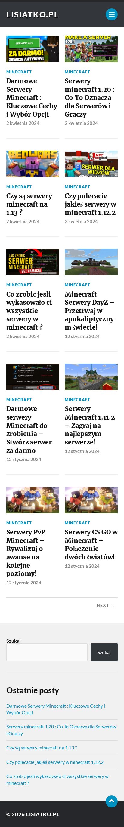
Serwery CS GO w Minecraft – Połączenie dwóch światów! (91, 544)
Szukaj (13, 641)
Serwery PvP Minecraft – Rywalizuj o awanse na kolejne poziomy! (25, 553)
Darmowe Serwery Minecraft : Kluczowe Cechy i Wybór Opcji (31, 97)
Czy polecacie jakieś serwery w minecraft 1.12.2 (90, 204)
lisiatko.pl (32, 14)
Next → (106, 605)
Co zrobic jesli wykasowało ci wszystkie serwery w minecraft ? (29, 311)
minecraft (19, 71)
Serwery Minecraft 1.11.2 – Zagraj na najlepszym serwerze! (90, 425)
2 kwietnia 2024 (22, 123)
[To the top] (112, 801)
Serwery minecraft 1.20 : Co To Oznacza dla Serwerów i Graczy (90, 97)
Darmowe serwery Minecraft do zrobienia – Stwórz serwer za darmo (29, 429)
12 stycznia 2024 (82, 336)
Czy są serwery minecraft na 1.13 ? (29, 204)
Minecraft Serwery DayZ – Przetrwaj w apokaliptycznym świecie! (89, 311)
